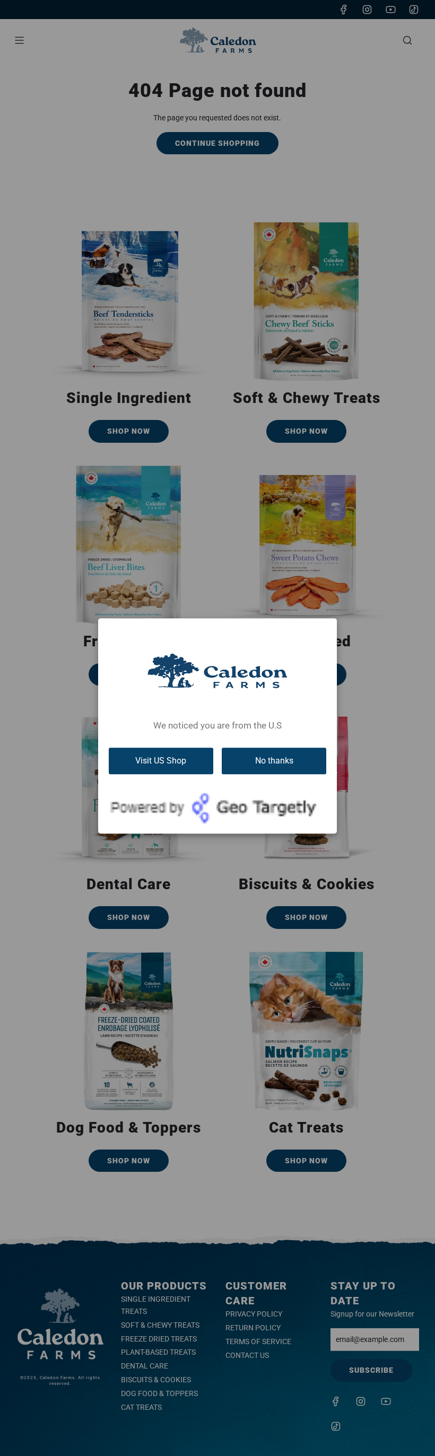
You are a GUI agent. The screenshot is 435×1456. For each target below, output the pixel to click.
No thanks (274, 761)
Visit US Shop (160, 761)
